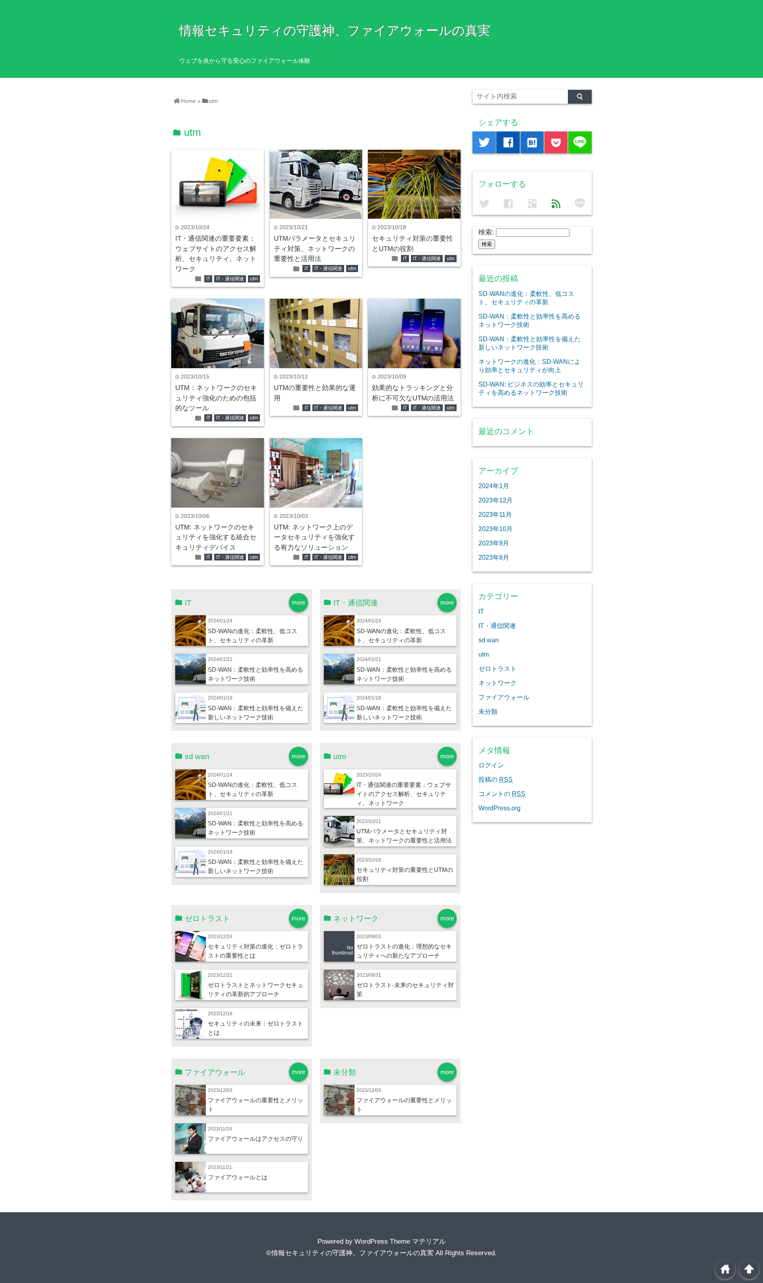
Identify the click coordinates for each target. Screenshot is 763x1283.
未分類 (488, 711)
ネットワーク (497, 682)
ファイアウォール (503, 697)
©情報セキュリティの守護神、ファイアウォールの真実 (350, 1253)
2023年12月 (495, 500)
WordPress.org (499, 808)
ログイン (491, 765)
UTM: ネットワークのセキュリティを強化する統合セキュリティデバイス (215, 537)
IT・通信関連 (230, 279)
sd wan (488, 639)
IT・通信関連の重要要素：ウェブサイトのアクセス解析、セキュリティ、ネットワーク (403, 793)
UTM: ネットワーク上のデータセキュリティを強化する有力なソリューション (314, 537)
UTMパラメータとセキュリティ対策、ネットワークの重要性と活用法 (315, 249)
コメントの (501, 793)
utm (254, 279)
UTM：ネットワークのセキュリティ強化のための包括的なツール (216, 398)
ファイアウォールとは (237, 1177)
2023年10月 (495, 528)
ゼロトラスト (497, 668)
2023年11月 (495, 514)
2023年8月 (493, 557)
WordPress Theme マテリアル (400, 1241)
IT (208, 279)
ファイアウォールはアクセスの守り (255, 1138)
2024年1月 (493, 485)
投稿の (495, 779)
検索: (486, 232)
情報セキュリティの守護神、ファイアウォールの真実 (334, 30)
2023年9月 (493, 543)
